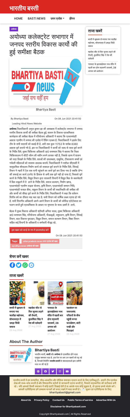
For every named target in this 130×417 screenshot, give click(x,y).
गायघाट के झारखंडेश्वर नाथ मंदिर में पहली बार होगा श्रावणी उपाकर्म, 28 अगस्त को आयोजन (55, 319)
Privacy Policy (41, 400)
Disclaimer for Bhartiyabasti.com (68, 406)
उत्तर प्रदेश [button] (56, 18)
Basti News (37, 18)
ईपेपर (72, 18)
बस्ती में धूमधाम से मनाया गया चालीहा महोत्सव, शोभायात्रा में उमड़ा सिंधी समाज (17, 317)
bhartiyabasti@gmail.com (65, 392)
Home (18, 18)
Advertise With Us (106, 400)
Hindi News (27, 123)
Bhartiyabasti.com (59, 414)
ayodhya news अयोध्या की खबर (25, 246)
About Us (26, 400)
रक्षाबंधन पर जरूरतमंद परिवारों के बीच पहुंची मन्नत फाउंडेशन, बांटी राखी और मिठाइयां (73, 319)
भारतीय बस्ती (24, 8)
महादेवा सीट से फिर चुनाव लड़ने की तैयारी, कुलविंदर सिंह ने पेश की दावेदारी (36, 315)
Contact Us (58, 400)
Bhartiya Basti (21, 118)
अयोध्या (13, 29)
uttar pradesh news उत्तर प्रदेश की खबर (40, 241)
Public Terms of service (80, 400)
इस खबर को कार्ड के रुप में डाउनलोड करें (30, 230)
